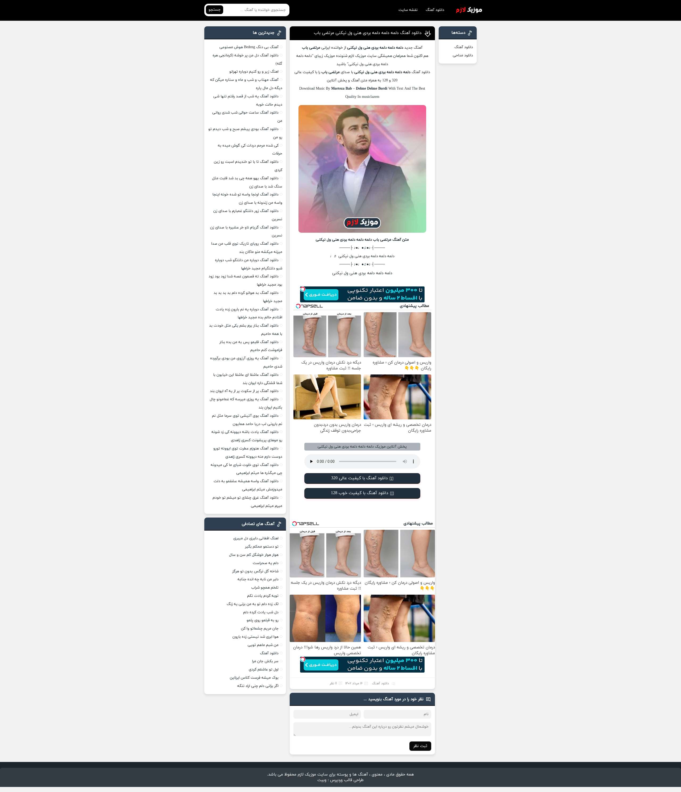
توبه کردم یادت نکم (263, 595)
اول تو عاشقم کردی (264, 669)
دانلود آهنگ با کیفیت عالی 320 (359, 478)
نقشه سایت (408, 9)
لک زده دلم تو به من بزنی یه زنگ (253, 604)
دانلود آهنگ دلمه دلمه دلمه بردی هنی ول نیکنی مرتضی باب (368, 33)
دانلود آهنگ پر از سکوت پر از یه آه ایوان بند (244, 391)
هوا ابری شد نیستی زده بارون (255, 636)
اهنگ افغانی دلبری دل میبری (256, 538)
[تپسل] (302, 289)
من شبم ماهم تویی (263, 645)
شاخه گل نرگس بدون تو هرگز (255, 571)
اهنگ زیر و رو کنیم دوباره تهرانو (254, 71)
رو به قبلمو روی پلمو (263, 620)
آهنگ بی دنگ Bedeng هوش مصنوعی (249, 47)
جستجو (215, 9)
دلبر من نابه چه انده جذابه (258, 579)
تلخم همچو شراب (265, 587)
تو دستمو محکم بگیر (262, 546)
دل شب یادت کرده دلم (261, 612)
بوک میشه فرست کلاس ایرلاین (254, 677)
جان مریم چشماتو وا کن (260, 628)
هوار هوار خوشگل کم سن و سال (254, 554)
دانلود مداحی (463, 55)
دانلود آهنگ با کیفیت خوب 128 (359, 493)
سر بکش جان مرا (265, 661)
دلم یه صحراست (266, 563)
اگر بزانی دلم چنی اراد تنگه (258, 686)
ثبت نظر (420, 746)
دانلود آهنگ (435, 9)
